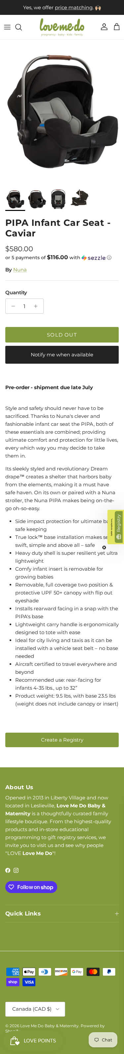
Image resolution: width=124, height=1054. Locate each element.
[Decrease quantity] (11, 306)
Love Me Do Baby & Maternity (49, 1025)
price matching (74, 7)
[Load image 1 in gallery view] (62, 112)
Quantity (16, 292)
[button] (62, 257)
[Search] (22, 27)
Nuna (20, 269)
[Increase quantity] (37, 306)
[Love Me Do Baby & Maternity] (62, 27)
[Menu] (7, 27)
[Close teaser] (104, 547)
